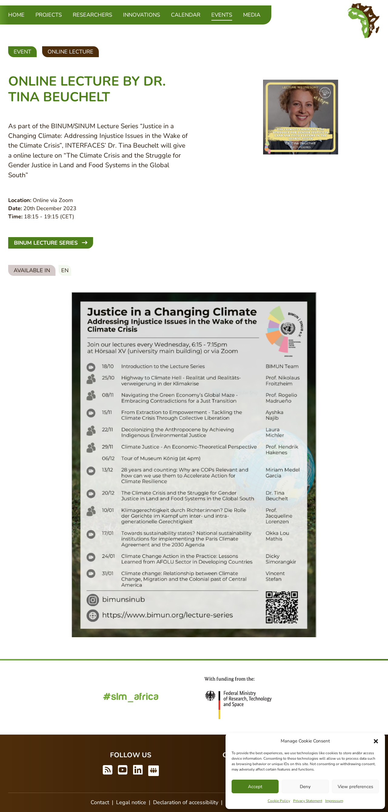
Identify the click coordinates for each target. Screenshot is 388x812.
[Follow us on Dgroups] (154, 770)
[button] (376, 741)
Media (251, 14)
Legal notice (131, 802)
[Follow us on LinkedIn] (138, 770)
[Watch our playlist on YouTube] (122, 770)
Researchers (92, 14)
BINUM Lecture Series (46, 242)
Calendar (185, 14)
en (65, 270)
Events (221, 14)
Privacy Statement (307, 800)
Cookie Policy (279, 800)
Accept (255, 787)
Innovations (141, 14)
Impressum (334, 800)
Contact (100, 802)
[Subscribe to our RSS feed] (107, 770)
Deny (305, 787)
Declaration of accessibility (185, 802)
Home (16, 14)
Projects (48, 14)
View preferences (355, 787)
